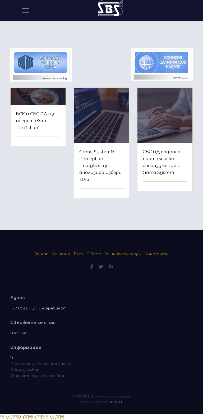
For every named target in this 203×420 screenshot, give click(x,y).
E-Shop (94, 253)
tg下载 (38, 416)
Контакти (156, 253)
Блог (79, 253)
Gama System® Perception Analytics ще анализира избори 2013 (100, 165)
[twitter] (101, 267)
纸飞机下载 (10, 416)
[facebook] (91, 267)
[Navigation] (25, 10)
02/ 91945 (18, 333)
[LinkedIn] (111, 267)
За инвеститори (122, 253)
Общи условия (24, 369)
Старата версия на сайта (37, 375)
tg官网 (26, 416)
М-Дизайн (114, 402)
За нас (42, 253)
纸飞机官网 (54, 416)
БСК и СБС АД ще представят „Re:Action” (36, 120)
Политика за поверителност (40, 363)
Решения (61, 253)
